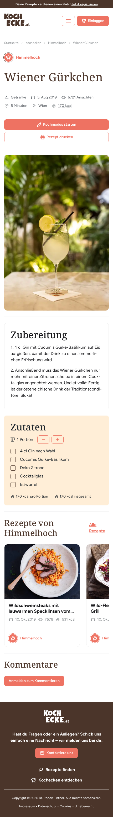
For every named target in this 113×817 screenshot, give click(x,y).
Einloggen (96, 21)
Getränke (18, 97)
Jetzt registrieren (84, 4)
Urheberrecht (84, 806)
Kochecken (33, 43)
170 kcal (64, 105)
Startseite (11, 43)
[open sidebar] (68, 21)
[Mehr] (58, 439)
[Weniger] (43, 439)
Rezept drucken (60, 137)
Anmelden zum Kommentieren (34, 681)
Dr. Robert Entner (51, 798)
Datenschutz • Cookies (55, 806)
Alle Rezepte (97, 527)
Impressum (27, 806)
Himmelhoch (57, 43)
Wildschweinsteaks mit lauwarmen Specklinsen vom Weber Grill (39, 611)
